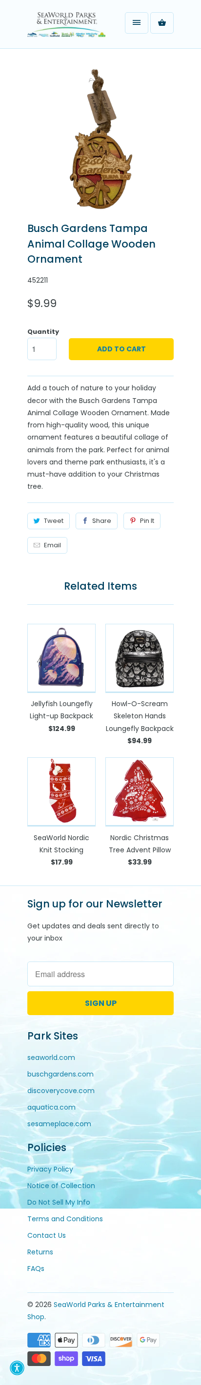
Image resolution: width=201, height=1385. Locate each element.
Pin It (147, 520)
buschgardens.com (60, 1074)
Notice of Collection (61, 1186)
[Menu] (136, 23)
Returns (40, 1252)
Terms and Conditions (65, 1219)
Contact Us (46, 1235)
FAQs (35, 1268)
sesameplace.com (59, 1124)
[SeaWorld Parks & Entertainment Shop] (66, 27)
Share (101, 520)
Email (52, 545)
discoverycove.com (61, 1091)
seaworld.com (51, 1057)
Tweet (53, 520)
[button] (17, 1368)
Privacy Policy (50, 1169)
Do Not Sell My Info (58, 1202)
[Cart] (162, 23)
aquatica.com (51, 1107)
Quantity (43, 331)
